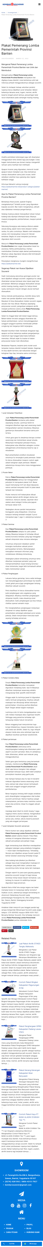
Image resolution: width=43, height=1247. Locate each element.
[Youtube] (18, 1206)
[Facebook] (30, 1206)
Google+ (35, 927)
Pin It (5, 930)
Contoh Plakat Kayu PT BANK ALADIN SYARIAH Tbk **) (29, 1117)
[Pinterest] (12, 1206)
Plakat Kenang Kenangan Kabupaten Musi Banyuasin (29, 1073)
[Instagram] (24, 1206)
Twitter (26, 927)
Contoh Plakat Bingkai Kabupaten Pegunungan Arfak (29, 985)
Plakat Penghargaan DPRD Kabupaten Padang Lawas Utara (30, 1029)
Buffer (11, 930)
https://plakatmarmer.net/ (11, 264)
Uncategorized (12, 12)
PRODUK (9, 1228)
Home (3, 12)
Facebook (17, 927)
